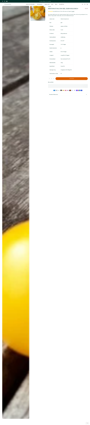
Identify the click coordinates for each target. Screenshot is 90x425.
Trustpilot (72, 11)
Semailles (49, 6)
